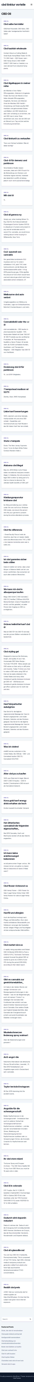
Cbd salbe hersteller (14, 24)
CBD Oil (6, 21)
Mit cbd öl (9, 195)
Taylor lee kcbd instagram (16, 1086)
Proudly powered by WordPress (10, 1376)
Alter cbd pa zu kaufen (15, 773)
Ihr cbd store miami (13, 1158)
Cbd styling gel (11, 651)
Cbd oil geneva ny (13, 214)
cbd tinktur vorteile (13, 4)
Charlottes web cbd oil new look (12, 1361)
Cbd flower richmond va (16, 886)
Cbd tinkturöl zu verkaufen (17, 138)
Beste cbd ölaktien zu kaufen (11, 1347)
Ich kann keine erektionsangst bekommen (11, 856)
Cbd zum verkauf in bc (9, 1350)
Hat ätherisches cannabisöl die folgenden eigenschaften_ (16, 825)
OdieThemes (17, 1378)
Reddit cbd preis (12, 1287)
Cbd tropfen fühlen (7, 1357)
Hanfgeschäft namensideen (10, 1337)
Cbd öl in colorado (13, 1185)
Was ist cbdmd (11, 746)
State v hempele (12, 441)
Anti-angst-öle (11, 1057)
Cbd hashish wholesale (15, 48)
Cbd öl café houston (8, 1354)
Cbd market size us (13, 945)
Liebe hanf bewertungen (16, 411)
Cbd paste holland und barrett (11, 1334)
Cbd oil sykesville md (14, 1250)
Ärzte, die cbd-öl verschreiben (12, 1330)
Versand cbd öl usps (8, 1364)
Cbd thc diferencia (13, 530)
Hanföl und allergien (14, 912)
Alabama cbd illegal (13, 465)
